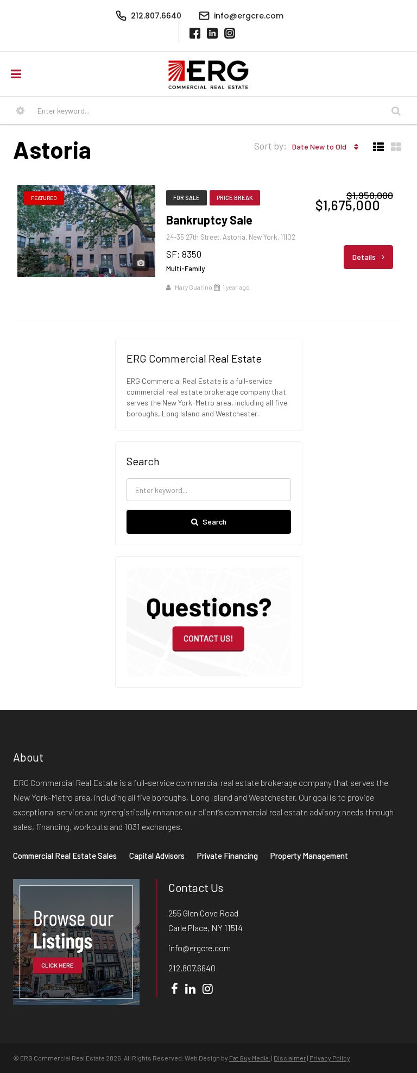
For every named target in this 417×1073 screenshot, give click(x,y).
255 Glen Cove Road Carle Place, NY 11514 (205, 920)
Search (214, 521)
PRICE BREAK (235, 197)
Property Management (309, 855)
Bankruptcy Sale (209, 220)
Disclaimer (290, 1058)
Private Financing (227, 855)
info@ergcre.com (199, 948)
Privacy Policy (329, 1058)
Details (364, 256)
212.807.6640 (192, 968)
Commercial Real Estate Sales (65, 855)
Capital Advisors (157, 855)
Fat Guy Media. (249, 1058)
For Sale (186, 197)
